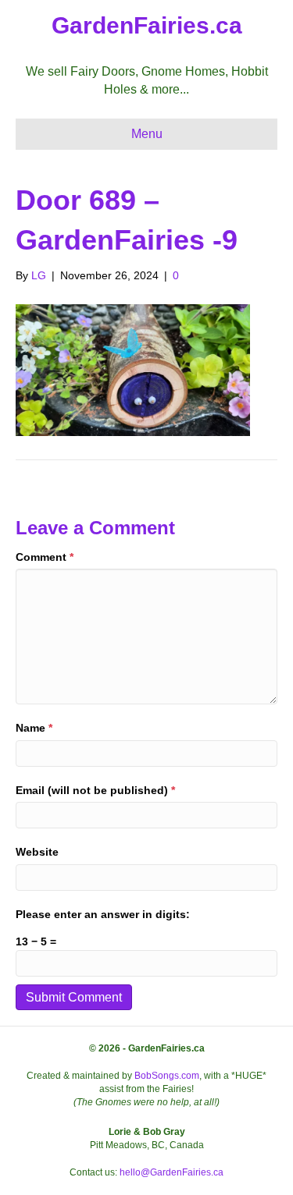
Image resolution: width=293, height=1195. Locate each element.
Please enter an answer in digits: (103, 914)
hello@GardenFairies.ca (171, 1172)
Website (37, 852)
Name (34, 728)
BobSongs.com (166, 1075)
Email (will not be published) (95, 790)
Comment (44, 557)
